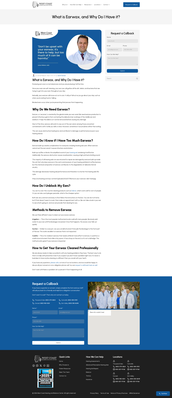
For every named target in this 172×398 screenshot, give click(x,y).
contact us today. (62, 295)
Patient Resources (64, 368)
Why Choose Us (64, 365)
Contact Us (62, 376)
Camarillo (64, 300)
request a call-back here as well (86, 265)
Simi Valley (64, 303)
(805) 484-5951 (72, 300)
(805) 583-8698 (73, 303)
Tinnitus (88, 376)
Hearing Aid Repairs (92, 368)
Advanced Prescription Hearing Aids (97, 365)
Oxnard (37, 303)
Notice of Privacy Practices (119, 393)
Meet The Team (64, 372)
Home (61, 361)
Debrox (73, 191)
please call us (55, 263)
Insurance (89, 379)
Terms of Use (104, 393)
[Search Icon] (122, 78)
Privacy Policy (94, 393)
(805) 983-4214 (45, 303)
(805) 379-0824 (50, 300)
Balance (88, 372)
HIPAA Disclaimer (134, 393)
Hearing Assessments (93, 361)
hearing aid (73, 152)
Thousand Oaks (40, 300)
